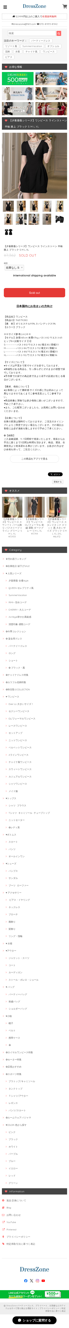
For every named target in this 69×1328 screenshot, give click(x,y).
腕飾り (12, 921)
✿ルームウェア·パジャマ (18, 1117)
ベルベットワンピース (20, 747)
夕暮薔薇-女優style (18, 580)
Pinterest (11, 1229)
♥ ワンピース (12, 696)
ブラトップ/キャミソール (22, 1081)
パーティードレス (40, 40)
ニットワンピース (18, 740)
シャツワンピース (18, 783)
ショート (13, 660)
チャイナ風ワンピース (20, 762)
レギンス (13, 1103)
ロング (12, 653)
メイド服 (13, 791)
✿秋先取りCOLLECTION (18, 689)
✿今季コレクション (16, 631)
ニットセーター (17, 820)
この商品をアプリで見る (34, 458)
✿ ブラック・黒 (17, 667)
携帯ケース (14, 1037)
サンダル (13, 878)
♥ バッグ (10, 986)
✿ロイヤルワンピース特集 (19, 1052)
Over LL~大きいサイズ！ (21, 704)
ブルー (12, 1161)
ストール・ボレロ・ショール (24, 979)
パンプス (13, 870)
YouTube (11, 1222)
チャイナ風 (31, 51)
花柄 (7, 51)
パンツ (12, 849)
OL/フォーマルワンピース (22, 718)
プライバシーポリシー (18, 1236)
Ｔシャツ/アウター (18, 1095)
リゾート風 (11, 46)
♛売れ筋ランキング (16, 558)
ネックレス (14, 907)
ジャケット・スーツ (19, 958)
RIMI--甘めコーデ (18, 602)
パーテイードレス (18, 645)
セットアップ (15, 732)
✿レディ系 (14, 827)
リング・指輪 (15, 936)
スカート (13, 841)
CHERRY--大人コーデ (20, 609)
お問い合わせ (14, 1215)
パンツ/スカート (17, 1110)
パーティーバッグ (18, 994)
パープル (13, 1153)
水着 (17, 51)
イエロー (13, 1168)
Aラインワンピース (19, 754)
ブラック (13, 1139)
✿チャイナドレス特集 (17, 674)
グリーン (13, 1182)
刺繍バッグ (14, 1001)
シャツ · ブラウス (17, 805)
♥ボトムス (11, 834)
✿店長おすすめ (13, 1066)
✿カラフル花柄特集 (16, 682)
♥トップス (11, 798)
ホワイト (13, 1146)
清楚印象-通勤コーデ (19, 624)
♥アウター (11, 950)
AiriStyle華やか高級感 (20, 616)
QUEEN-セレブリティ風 (21, 587)
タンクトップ (15, 1088)
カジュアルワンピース (20, 776)
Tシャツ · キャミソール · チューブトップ (29, 812)
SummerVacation (32, 46)
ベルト (12, 1030)
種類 (6, 263)
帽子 (11, 1023)
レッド (12, 1175)
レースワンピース (18, 725)
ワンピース (49, 51)
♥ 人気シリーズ (13, 573)
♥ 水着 (9, 943)
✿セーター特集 (13, 1059)
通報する (58, 482)
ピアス (8, 57)
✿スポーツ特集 (13, 1074)
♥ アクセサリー (13, 892)
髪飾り (12, 928)
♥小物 (9, 1016)
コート (12, 965)
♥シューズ (11, 863)
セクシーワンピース (19, 711)
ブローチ (13, 914)
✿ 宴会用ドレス (14, 638)
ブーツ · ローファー (19, 885)
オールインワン (17, 856)
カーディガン (15, 972)
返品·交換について (16, 1200)
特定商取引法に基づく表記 (21, 1243)
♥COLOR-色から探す (16, 1124)
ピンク (12, 1132)
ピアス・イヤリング (19, 899)
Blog (9, 1207)
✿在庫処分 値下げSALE (18, 566)
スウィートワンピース (20, 769)
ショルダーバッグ (18, 1008)
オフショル (53, 46)
